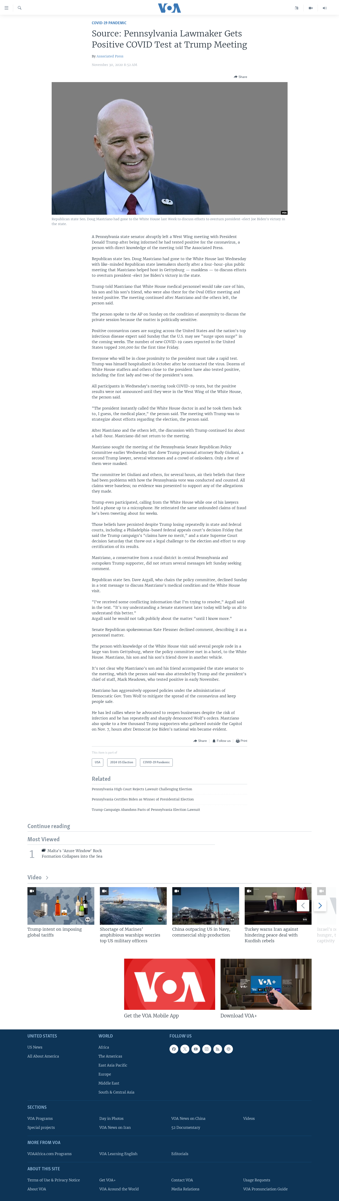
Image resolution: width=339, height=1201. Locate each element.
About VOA (36, 1189)
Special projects (41, 1127)
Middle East (108, 1083)
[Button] (240, 77)
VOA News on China (188, 1118)
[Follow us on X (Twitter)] (184, 1049)
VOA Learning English (118, 1154)
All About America (43, 1056)
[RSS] (217, 1049)
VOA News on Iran (115, 1127)
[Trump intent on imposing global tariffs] (60, 906)
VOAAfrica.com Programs (49, 1154)
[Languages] (297, 8)
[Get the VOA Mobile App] (169, 984)
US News (34, 1047)
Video (34, 878)
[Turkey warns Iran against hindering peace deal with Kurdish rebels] (278, 906)
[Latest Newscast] (325, 8)
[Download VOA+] (266, 984)
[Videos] (311, 8)
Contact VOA (182, 1180)
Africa (103, 1047)
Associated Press (110, 56)
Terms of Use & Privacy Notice (53, 1180)
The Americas (110, 1056)
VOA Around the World (119, 1189)
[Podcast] (228, 1049)
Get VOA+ (107, 1180)
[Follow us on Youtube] (195, 1049)
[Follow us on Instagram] (206, 1049)
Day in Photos (111, 1118)
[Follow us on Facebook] (174, 1049)
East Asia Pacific (112, 1065)
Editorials (179, 1154)
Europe (104, 1074)
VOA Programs (40, 1118)
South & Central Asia (116, 1092)
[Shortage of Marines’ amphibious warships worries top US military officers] (133, 906)
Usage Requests (256, 1180)
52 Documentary (185, 1127)
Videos (249, 1118)
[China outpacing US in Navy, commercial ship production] (205, 906)
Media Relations (185, 1189)
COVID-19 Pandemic (109, 23)
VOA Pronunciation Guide (265, 1189)
